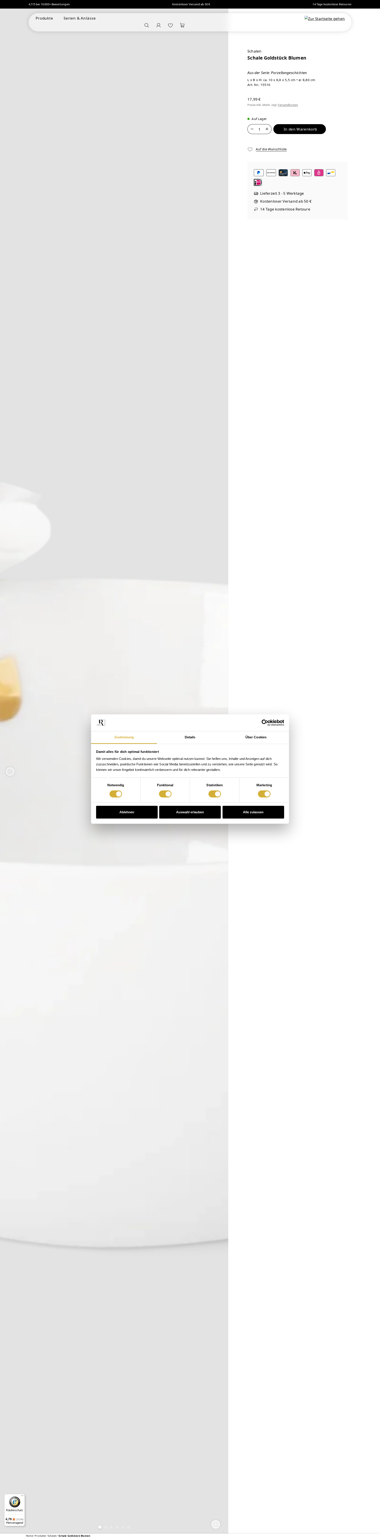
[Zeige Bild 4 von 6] (117, 1527)
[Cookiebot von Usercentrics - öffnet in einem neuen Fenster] (265, 722)
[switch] (165, 793)
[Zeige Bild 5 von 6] (122, 1527)
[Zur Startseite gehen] (325, 18)
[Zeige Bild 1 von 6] (99, 1527)
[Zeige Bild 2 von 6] (105, 1527)
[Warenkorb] (182, 25)
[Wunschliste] (170, 25)
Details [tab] (190, 737)
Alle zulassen (253, 812)
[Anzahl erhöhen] (267, 129)
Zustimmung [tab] (124, 737)
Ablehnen (126, 812)
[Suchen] (147, 25)
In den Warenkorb (300, 129)
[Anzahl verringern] (251, 129)
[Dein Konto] (159, 25)
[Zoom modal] (215, 1524)
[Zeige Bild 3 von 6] (111, 1527)
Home (29, 1535)
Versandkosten (288, 105)
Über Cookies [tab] (256, 737)
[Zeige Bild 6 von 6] (128, 1527)
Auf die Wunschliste (271, 149)
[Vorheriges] (10, 771)
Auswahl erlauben (190, 812)
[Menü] (22, 1496)
